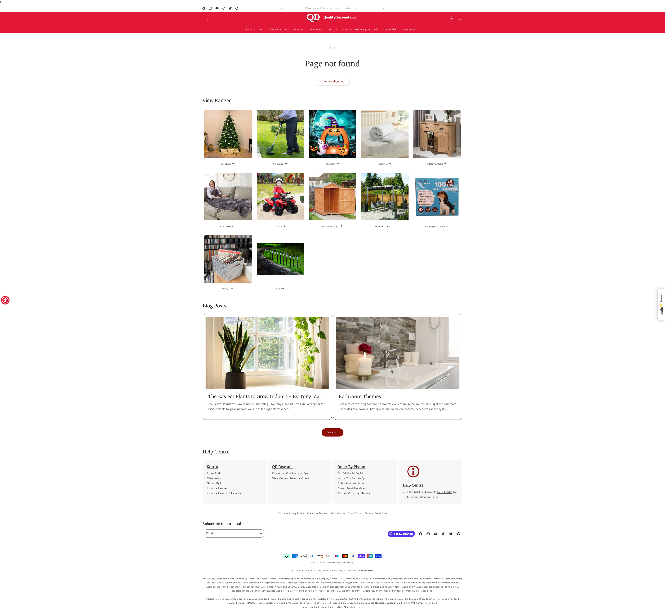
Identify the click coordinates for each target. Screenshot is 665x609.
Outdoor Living (382, 226)
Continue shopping (332, 81)
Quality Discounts (327, 562)
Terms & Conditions (376, 513)
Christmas (226, 164)
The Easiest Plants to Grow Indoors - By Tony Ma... (265, 396)
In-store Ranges (217, 488)
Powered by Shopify (345, 562)
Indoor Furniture (435, 164)
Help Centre (216, 452)
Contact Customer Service (354, 493)
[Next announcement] (383, 8)
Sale (278, 289)
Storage (226, 289)
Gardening (278, 164)
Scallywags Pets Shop (435, 226)
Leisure (278, 226)
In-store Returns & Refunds (224, 493)
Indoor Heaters (226, 226)
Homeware (383, 164)
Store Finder (214, 473)
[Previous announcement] (282, 8)
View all (332, 432)
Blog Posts (215, 306)
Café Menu (213, 478)
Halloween (330, 164)
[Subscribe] (261, 533)
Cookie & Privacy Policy (291, 513)
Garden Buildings (330, 226)
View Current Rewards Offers (290, 478)
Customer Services (317, 513)
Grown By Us (215, 483)
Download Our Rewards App (290, 473)
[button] (206, 18)
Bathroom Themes (360, 396)
